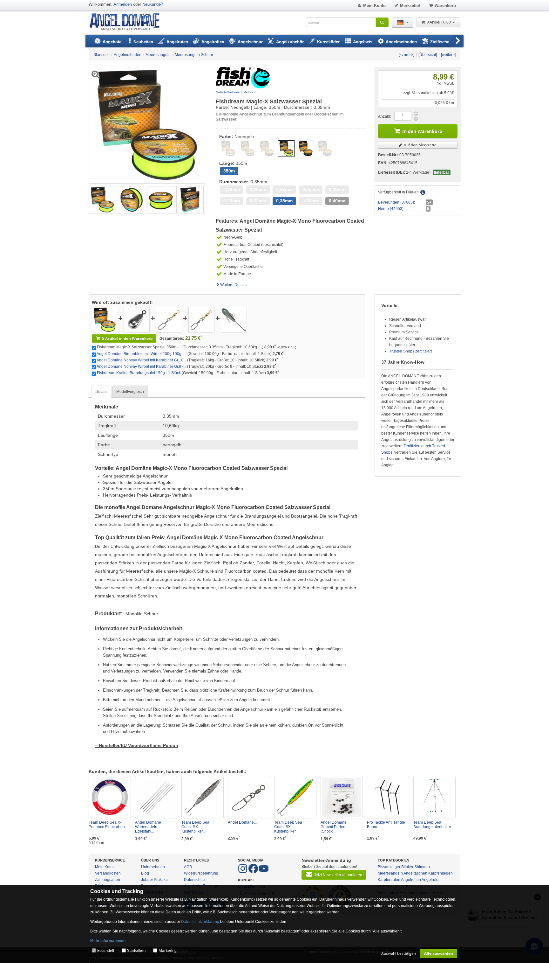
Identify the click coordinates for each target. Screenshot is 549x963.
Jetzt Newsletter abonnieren (338, 875)
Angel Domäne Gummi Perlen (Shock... (334, 827)
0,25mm (310, 189)
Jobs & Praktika (154, 879)
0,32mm (258, 201)
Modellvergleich (130, 391)
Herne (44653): (391, 208)
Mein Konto (374, 5)
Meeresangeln (390, 873)
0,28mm (337, 189)
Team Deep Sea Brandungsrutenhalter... (433, 824)
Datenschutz (195, 879)
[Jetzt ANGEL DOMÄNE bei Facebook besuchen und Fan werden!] (243, 872)
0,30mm (231, 201)
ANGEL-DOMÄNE (127, 22)
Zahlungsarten (107, 879)
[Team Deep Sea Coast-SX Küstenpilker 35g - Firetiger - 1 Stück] (295, 797)
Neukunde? (152, 4)
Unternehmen (153, 867)
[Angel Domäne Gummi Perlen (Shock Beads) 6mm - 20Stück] (342, 797)
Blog (145, 873)
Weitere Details (233, 285)
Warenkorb (445, 5)
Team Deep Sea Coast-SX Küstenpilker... (195, 827)
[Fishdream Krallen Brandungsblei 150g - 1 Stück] (234, 319)
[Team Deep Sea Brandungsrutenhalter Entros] (434, 797)
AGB (188, 867)
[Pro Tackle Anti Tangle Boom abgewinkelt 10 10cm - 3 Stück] (388, 797)
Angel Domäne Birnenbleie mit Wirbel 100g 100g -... (141, 354)
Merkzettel (410, 5)
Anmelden (122, 4)
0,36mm (310, 201)
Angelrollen (411, 879)
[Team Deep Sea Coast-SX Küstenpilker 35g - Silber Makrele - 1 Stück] (202, 797)
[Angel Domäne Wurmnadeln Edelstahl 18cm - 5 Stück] (156, 797)
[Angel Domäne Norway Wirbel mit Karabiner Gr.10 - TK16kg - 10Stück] (169, 319)
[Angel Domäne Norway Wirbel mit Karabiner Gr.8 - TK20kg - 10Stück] (201, 319)
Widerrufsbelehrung (201, 873)
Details (101, 391)
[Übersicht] (427, 54)
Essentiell (105, 950)
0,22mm (284, 189)
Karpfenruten (389, 879)
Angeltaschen (415, 873)
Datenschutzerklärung (200, 921)
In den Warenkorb (422, 131)
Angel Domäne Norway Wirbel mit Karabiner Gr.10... (141, 360)
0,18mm (231, 189)
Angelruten (431, 879)
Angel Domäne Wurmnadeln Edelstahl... (148, 827)
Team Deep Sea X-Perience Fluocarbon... (108, 824)
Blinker (407, 867)
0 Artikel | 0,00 (439, 22)
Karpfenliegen (440, 873)
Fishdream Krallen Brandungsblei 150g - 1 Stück (139, 373)
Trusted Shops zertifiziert (410, 351)
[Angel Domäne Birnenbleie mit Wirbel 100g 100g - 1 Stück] (137, 319)
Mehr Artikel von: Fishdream (236, 92)
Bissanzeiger (389, 867)
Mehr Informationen (107, 941)
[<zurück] (406, 54)
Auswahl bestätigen (398, 953)
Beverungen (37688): (396, 202)
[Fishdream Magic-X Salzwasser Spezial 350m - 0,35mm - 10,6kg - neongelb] (102, 199)
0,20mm (258, 189)
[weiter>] (448, 54)
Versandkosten (108, 873)
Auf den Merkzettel (420, 145)
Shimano (422, 867)
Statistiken (136, 950)
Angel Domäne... (242, 822)
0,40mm (337, 201)
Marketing (168, 950)
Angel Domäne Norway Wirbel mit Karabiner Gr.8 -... (141, 366)
